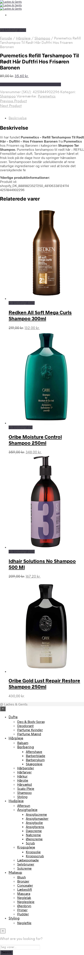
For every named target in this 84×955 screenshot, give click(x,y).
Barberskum (35, 760)
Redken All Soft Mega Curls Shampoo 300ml (40, 315)
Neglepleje (25, 902)
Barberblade (35, 756)
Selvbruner (25, 864)
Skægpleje (34, 764)
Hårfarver (24, 772)
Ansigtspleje (27, 810)
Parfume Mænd (29, 734)
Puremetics (47, 96)
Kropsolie (33, 852)
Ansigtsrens (35, 827)
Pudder (23, 914)
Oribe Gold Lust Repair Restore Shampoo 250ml (44, 683)
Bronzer (23, 881)
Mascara (23, 893)
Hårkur (22, 776)
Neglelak (24, 897)
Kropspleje (26, 847)
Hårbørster (25, 768)
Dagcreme (34, 831)
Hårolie (22, 780)
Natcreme (33, 835)
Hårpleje (23, 38)
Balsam (22, 743)
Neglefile (24, 923)
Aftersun (23, 805)
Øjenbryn (24, 906)
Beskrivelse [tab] (18, 118)
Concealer (25, 885)
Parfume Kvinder (30, 730)
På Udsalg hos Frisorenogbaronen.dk (30, 84)
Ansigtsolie (34, 822)
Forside (6, 38)
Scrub (30, 843)
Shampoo (42, 38)
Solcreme (24, 868)
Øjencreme (34, 839)
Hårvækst (24, 784)
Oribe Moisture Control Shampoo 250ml (35, 440)
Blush (21, 877)
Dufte (13, 717)
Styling (22, 797)
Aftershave (34, 751)
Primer (22, 910)
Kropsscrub (35, 856)
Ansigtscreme (36, 814)
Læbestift (24, 889)
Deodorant (25, 726)
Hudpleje (16, 801)
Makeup (15, 873)
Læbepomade (28, 860)
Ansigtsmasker (37, 818)
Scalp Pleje (25, 788)
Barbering (25, 747)
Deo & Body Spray (31, 721)
